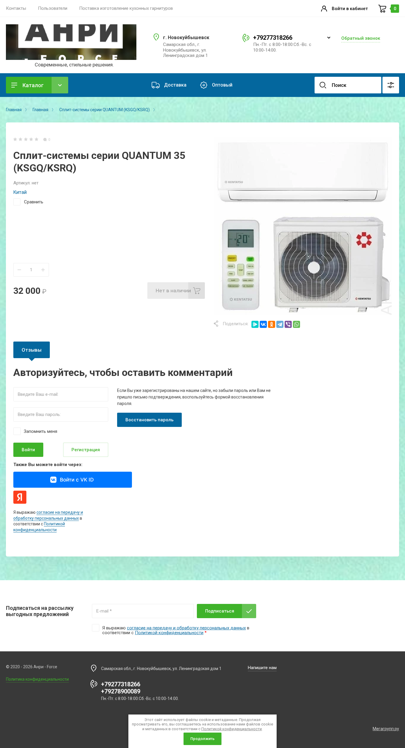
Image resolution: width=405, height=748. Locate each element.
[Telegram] (279, 324)
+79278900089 (120, 691)
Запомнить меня (40, 431)
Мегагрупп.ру (386, 728)
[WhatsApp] (296, 324)
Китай (20, 192)
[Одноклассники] (271, 324)
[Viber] (288, 324)
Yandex (19, 497)
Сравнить (33, 202)
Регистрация (85, 449)
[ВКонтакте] (263, 324)
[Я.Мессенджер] (255, 324)
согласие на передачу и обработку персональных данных (186, 628)
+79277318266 (272, 37)
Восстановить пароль (149, 419)
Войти (28, 449)
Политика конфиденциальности (37, 679)
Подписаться (219, 611)
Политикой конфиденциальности (169, 632)
